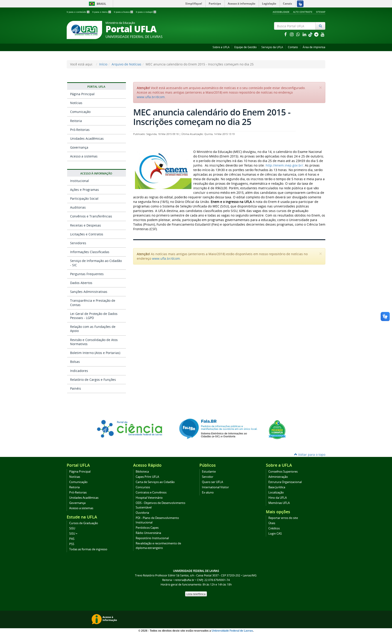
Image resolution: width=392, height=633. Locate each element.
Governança (79, 147)
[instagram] (292, 34)
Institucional (79, 181)
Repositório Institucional (152, 538)
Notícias (76, 103)
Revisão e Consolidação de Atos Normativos (94, 342)
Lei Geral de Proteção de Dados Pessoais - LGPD (94, 316)
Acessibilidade (281, 11)
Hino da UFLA (277, 498)
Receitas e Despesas (85, 225)
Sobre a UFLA (221, 47)
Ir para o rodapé (146, 12)
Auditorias (78, 207)
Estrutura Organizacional (285, 482)
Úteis (271, 523)
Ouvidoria (142, 513)
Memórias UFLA (279, 503)
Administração (278, 477)
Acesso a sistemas (84, 156)
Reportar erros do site (283, 518)
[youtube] (322, 34)
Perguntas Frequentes (87, 274)
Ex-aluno (208, 492)
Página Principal (82, 94)
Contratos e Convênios (151, 492)
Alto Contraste (302, 11)
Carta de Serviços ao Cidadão (155, 482)
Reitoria (76, 121)
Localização (276, 492)
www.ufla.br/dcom (151, 97)
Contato (293, 47)
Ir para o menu (101, 12)
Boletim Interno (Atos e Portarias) (95, 353)
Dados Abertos (81, 283)
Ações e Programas (84, 189)
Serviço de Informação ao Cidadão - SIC (96, 263)
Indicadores (79, 371)
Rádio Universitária (148, 533)
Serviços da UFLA (272, 47)
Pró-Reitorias (80, 129)
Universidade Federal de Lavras (232, 630)
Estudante (209, 472)
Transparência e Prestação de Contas (92, 302)
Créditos (274, 528)
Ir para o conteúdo (78, 12)
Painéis (75, 388)
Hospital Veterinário (149, 498)
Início (103, 64)
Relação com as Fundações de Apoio (92, 328)
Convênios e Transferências (91, 216)
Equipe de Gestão (245, 47)
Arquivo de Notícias (126, 64)
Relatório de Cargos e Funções (93, 379)
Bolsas (75, 361)
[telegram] (317, 34)
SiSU (72, 528)
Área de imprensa (314, 47)
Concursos (143, 487)
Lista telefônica (196, 594)
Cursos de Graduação (83, 523)
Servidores (78, 243)
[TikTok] (311, 34)
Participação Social (84, 198)
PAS (71, 539)
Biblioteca (142, 472)
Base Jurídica (276, 487)
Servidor (207, 477)
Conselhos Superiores (283, 472)
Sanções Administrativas (88, 291)
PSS (71, 544)
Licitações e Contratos (86, 234)
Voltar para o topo (311, 454)
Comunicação (80, 112)
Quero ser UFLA (212, 482)
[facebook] (286, 34)
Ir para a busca (123, 12)
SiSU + (73, 534)
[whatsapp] (298, 34)
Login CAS (275, 534)
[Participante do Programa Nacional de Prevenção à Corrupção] (277, 429)
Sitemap (320, 11)
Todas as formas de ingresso (88, 549)
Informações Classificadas (89, 252)
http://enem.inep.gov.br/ (284, 165)
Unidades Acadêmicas (87, 138)
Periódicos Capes (147, 528)
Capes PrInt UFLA (147, 477)
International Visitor (215, 487)
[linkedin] (305, 34)
